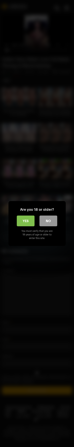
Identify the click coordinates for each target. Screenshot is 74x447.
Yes (26, 221)
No (48, 221)
